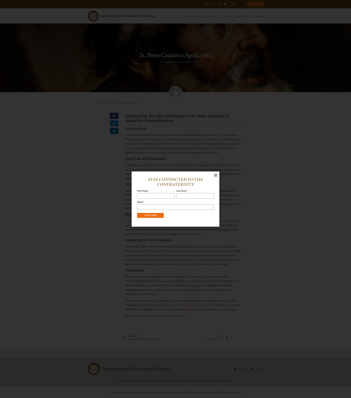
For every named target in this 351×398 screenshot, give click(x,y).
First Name (143, 191)
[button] (216, 175)
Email (140, 202)
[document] (175, 199)
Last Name (182, 191)
